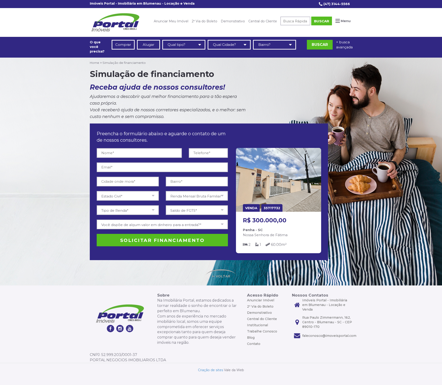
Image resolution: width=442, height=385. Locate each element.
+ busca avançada (344, 44)
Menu (345, 21)
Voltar (222, 276)
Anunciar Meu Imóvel (171, 21)
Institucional (257, 325)
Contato (253, 344)
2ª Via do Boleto (204, 21)
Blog (251, 337)
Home (94, 63)
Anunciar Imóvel (260, 300)
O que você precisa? (97, 46)
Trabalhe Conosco (262, 331)
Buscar (321, 21)
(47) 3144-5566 (336, 4)
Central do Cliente (262, 21)
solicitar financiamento (162, 240)
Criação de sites (210, 370)
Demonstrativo (233, 21)
